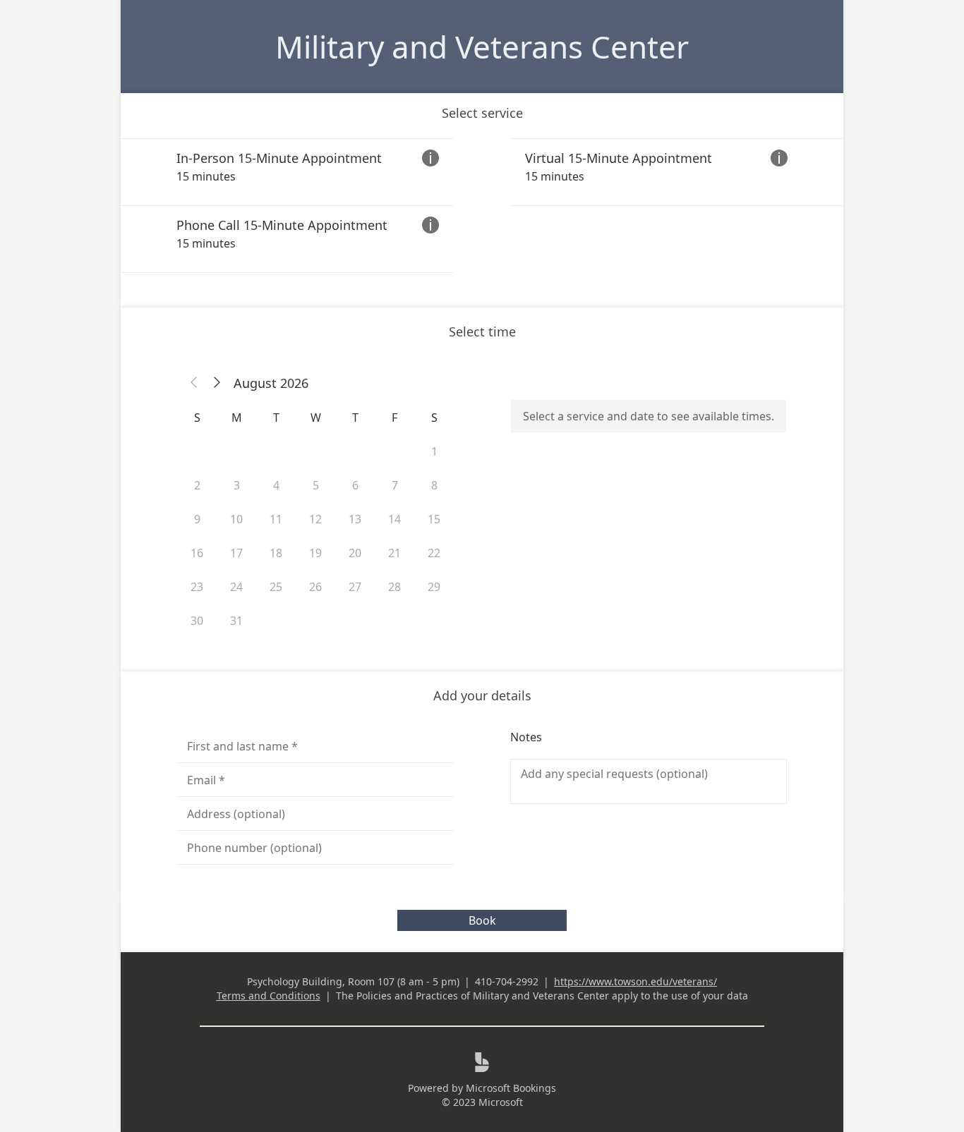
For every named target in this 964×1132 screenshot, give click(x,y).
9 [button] (197, 519)
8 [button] (434, 485)
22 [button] (434, 553)
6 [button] (355, 485)
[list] (482, 205)
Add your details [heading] (482, 695)
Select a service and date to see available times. (648, 416)
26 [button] (315, 587)
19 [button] (315, 553)
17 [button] (236, 553)
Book (482, 920)
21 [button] (394, 553)
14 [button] (394, 519)
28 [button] (394, 587)
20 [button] (355, 553)
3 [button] (237, 485)
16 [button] (197, 553)
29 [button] (434, 587)
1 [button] (434, 451)
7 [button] (395, 485)
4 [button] (276, 485)
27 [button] (355, 587)
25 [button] (276, 587)
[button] (194, 383)
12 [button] (315, 519)
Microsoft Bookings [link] (511, 1088)
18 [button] (276, 553)
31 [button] (236, 620)
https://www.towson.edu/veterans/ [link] (635, 981)
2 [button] (197, 485)
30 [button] (197, 620)
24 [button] (236, 587)
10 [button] (236, 519)
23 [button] (197, 587)
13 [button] (355, 519)
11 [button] (276, 519)
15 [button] (434, 519)
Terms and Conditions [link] (268, 995)
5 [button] (316, 485)
